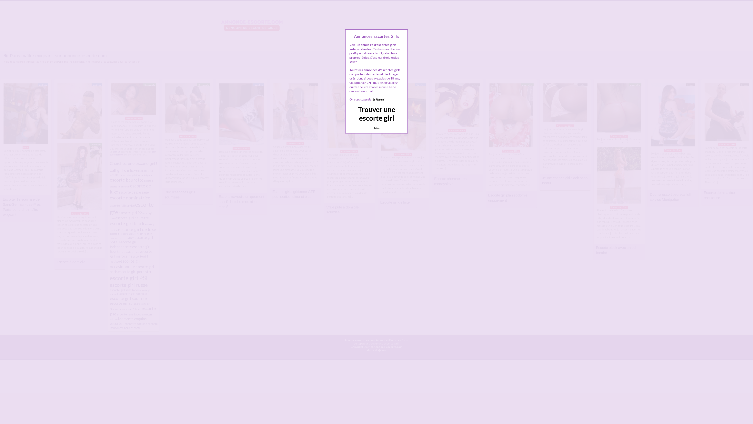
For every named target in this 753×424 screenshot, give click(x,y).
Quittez (376, 128)
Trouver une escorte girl (376, 113)
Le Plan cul (378, 99)
